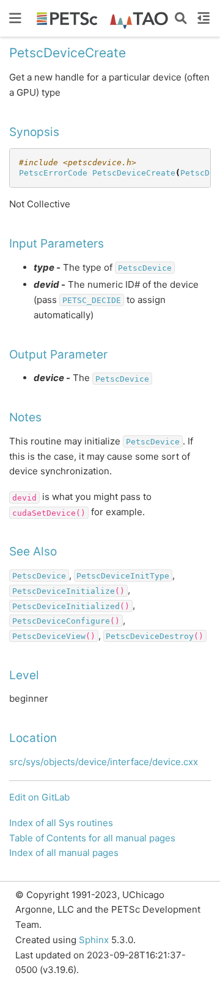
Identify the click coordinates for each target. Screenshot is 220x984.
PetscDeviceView (49, 636)
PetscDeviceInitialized (66, 605)
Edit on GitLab (39, 797)
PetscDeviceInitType (122, 575)
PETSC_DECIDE (91, 300)
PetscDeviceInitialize (63, 590)
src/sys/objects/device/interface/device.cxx (103, 762)
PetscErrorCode (53, 172)
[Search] (181, 18)
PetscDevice (145, 268)
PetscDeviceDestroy (150, 636)
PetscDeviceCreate (133, 172)
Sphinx (94, 940)
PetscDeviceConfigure (61, 621)
